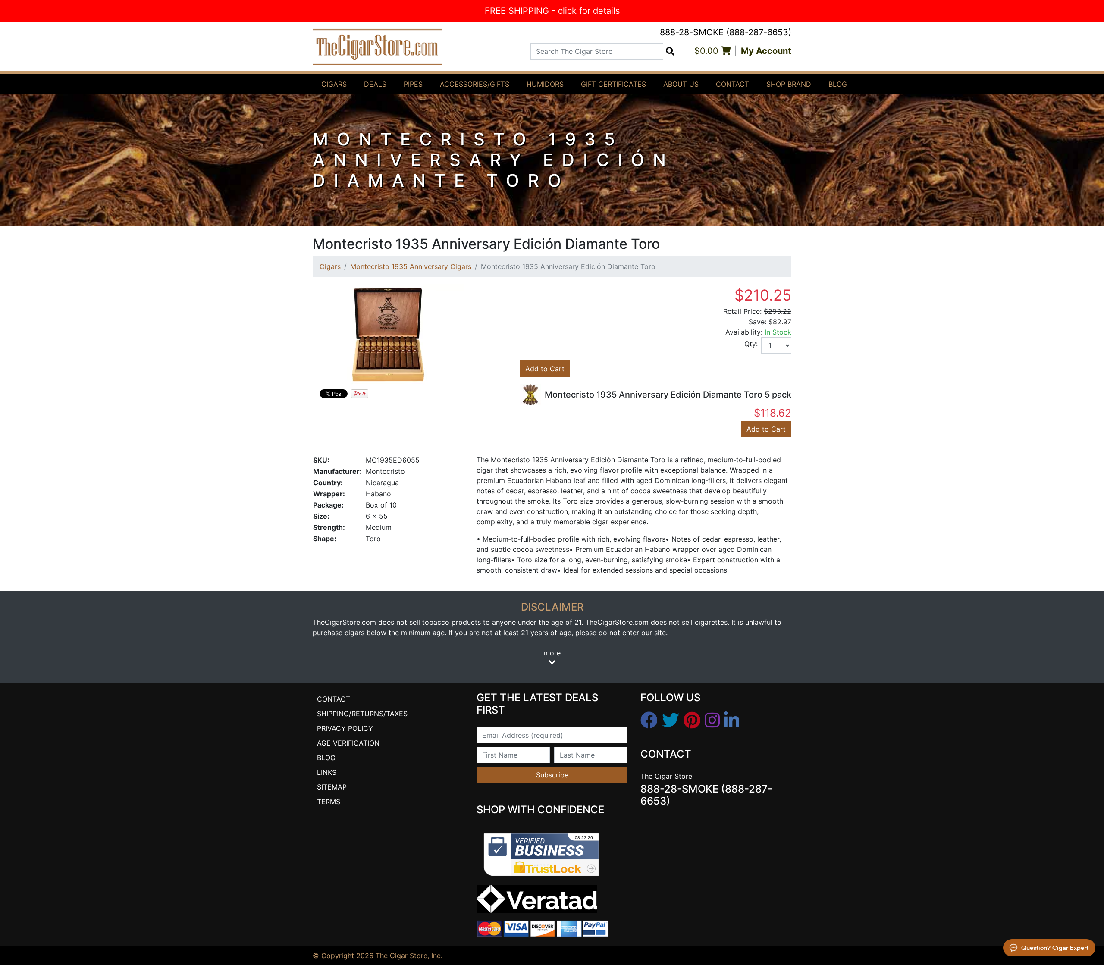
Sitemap (332, 787)
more (552, 653)
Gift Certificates (613, 84)
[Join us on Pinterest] (692, 720)
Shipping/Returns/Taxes (362, 713)
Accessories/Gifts (474, 84)
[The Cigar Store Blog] (731, 720)
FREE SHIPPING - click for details (552, 11)
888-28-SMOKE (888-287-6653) (725, 32)
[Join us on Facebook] (649, 720)
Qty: (751, 343)
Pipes (413, 84)
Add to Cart (545, 368)
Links (326, 772)
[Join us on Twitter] (670, 720)
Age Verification (348, 743)
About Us (681, 84)
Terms (328, 801)
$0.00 (707, 51)
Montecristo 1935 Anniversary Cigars (410, 266)
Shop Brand (788, 84)
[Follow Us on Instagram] (712, 720)
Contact (732, 84)
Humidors (545, 84)
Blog (837, 84)
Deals (375, 84)
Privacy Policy (345, 728)
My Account (766, 51)
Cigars (334, 84)
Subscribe (552, 775)
